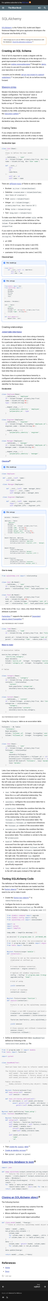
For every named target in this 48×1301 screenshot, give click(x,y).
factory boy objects (21, 898)
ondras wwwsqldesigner (20, 64)
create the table (18, 1147)
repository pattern (12, 114)
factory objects (10, 889)
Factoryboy (6, 616)
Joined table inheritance (12, 332)
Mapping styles (9, 87)
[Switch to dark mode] (39, 8)
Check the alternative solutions (22, 42)
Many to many (7, 645)
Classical (5, 461)
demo (43, 64)
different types (15, 184)
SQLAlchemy (7, 28)
